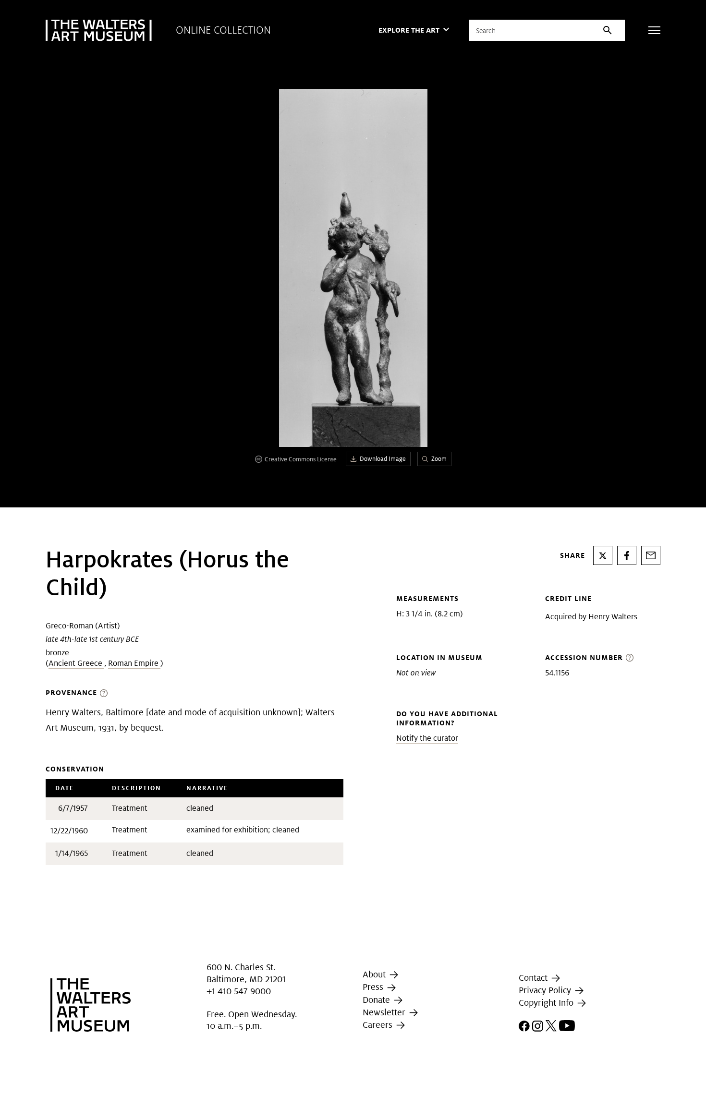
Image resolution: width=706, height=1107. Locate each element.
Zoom (439, 459)
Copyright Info (547, 1002)
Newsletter (385, 1012)
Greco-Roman (69, 626)
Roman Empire (134, 663)
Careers (379, 1024)
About (375, 974)
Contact (534, 977)
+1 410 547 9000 (239, 991)
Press (374, 986)
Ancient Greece (76, 663)
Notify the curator (427, 738)
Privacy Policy (546, 990)
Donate (377, 999)
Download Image (383, 459)
